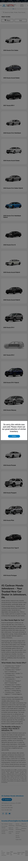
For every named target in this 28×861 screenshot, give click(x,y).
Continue (14, 436)
